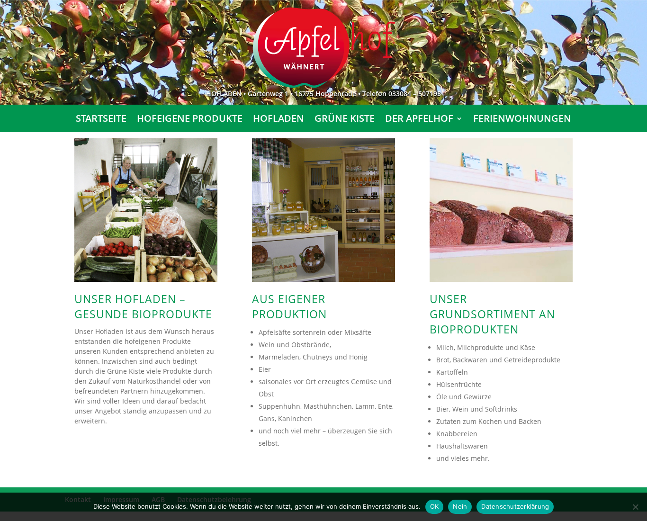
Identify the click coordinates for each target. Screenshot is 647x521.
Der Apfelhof (419, 120)
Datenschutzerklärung (515, 506)
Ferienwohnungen (522, 120)
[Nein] (635, 507)
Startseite (101, 120)
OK (434, 506)
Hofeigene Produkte (190, 120)
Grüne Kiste (345, 120)
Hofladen (278, 120)
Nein (460, 506)
